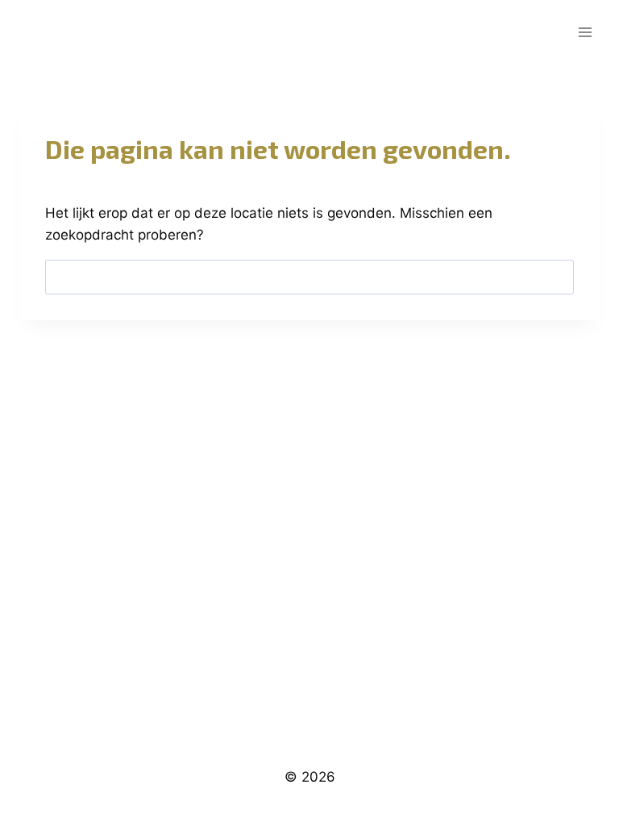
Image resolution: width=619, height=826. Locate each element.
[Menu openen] (585, 31)
